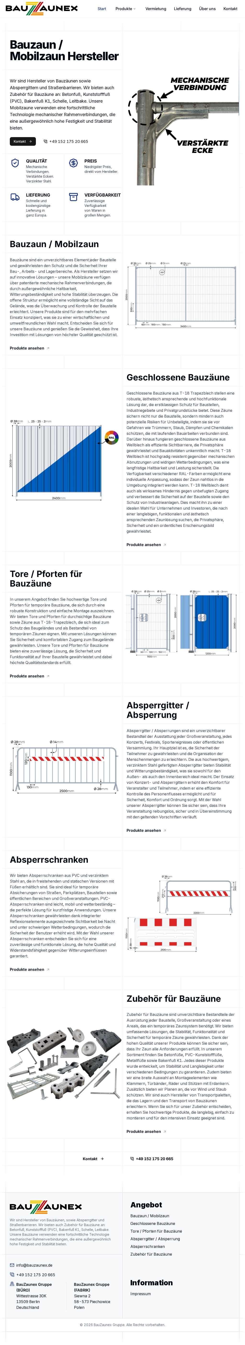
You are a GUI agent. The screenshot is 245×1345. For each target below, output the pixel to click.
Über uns (207, 8)
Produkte (124, 8)
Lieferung (182, 8)
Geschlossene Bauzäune (152, 1223)
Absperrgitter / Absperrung (155, 1238)
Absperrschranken (147, 1246)
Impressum (140, 1293)
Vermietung (155, 8)
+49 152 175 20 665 (68, 141)
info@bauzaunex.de (34, 1265)
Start (102, 8)
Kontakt (230, 8)
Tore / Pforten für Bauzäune (156, 1231)
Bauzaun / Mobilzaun (149, 1215)
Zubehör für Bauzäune (151, 1254)
